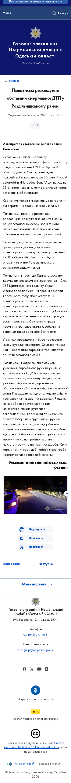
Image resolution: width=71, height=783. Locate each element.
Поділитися (36, 538)
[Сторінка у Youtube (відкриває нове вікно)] (39, 669)
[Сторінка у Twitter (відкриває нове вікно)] (32, 669)
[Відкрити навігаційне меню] (16, 13)
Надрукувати (37, 529)
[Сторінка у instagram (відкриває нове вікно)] (46, 669)
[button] (36, 584)
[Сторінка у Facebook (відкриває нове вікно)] (24, 669)
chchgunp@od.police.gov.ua (35, 650)
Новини (14, 80)
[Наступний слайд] (67, 494)
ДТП (35, 125)
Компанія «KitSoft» (25, 764)
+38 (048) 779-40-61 (35, 634)
